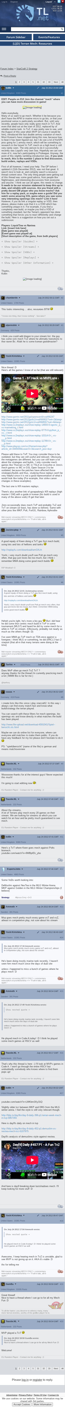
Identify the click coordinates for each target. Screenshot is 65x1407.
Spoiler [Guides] (19, 241)
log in (25, 1379)
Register (14, 2)
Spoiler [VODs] (18, 252)
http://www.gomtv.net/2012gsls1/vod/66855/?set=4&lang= (31, 422)
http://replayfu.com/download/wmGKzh (21, 549)
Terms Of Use (40, 1395)
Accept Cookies (22, 1404)
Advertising (11, 1395)
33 (49, 82)
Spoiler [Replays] (20, 257)
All (62, 82)
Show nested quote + (18, 1010)
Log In (4, 2)
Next (56, 82)
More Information (42, 1404)
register (37, 1379)
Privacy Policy (25, 1395)
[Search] (62, 29)
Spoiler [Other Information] (27, 263)
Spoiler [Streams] (20, 247)
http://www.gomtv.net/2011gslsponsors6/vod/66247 (27, 416)
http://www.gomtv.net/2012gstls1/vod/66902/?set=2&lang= (31, 419)
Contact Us (53, 1395)
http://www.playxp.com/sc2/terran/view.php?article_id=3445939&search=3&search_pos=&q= (26, 447)
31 (38, 82)
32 (44, 82)
